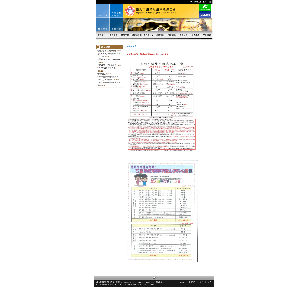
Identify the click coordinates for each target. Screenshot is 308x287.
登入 (204, 2)
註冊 (209, 2)
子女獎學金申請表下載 (107, 68)
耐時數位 (159, 282)
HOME (191, 2)
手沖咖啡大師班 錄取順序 (109, 59)
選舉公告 (102, 74)
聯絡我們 (198, 2)
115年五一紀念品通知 (107, 65)
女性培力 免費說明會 (107, 51)
